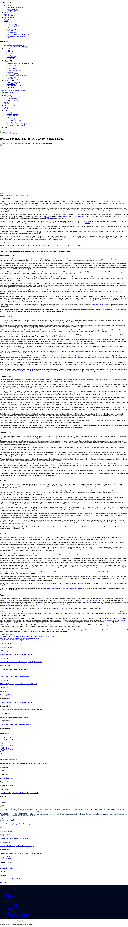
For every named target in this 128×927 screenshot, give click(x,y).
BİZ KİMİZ (7, 5)
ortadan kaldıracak (104, 357)
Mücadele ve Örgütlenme (14, 31)
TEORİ (6, 21)
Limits (126, 473)
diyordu (118, 231)
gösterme (61, 608)
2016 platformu (19, 359)
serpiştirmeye (38, 604)
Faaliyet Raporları (12, 11)
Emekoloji (10, 22)
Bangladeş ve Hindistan (46, 331)
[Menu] (0, 92)
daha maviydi (79, 216)
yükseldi (87, 223)
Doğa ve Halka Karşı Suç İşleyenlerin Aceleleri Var (16, 676)
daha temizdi (42, 216)
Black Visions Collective (50, 356)
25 (3, 750)
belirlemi (84, 263)
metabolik (95, 305)
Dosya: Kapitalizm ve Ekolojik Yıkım (18, 34)
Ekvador (59, 331)
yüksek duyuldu (62, 216)
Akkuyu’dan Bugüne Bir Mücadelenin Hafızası (15, 838)
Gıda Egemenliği (12, 24)
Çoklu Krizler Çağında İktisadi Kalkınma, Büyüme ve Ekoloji (19, 793)
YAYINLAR (8, 80)
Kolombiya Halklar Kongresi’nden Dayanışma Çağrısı (17, 654)
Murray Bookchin (51, 636)
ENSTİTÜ (7, 14)
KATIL (6, 12)
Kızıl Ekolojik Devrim (7, 785)
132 (6, 858)
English (6, 48)
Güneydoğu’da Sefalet (7, 647)
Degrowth (25, 475)
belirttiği (71, 285)
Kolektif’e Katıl (6, 868)
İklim (9, 27)
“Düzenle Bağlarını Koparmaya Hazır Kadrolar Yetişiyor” (18, 684)
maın (8, 50)
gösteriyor (113, 221)
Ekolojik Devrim (18, 636)
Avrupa (118, 620)
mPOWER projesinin (45, 425)
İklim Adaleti (35, 636)
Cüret (2, 770)
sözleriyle (58, 351)
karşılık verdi (34, 210)
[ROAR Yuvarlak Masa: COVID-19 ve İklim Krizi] (37, 192)
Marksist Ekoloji (12, 32)
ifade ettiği (74, 341)
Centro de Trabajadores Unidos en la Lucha (82, 356)
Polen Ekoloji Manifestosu (15, 7)
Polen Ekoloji (4, 658)
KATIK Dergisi (4, 651)
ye (64, 608)
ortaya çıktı (46, 285)
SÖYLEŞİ (7, 60)
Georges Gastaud (5, 673)
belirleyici (29, 231)
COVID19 (9, 636)
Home (2, 134)
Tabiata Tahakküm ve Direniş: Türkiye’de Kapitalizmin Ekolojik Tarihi (23, 763)
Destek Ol (4, 871)
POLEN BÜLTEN (9, 16)
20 (6, 748)
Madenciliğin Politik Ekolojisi (16, 36)
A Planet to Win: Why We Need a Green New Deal (17, 371)
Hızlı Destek (5, 875)
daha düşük (50, 218)
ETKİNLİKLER (12, 53)
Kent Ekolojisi (11, 29)
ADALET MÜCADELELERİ (13, 45)
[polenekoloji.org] (7, 92)
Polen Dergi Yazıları (13, 85)
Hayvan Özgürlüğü (13, 26)
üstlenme (7, 602)
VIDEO (9, 58)
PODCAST (11, 57)
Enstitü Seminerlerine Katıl (10, 879)
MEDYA (6, 55)
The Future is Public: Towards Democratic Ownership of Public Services (91, 425)
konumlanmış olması (92, 330)
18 (3, 748)
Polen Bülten (11, 84)
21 (8, 748)
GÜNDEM (7, 19)
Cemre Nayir (4, 687)
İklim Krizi (42, 636)
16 (12, 746)
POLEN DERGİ (9, 17)
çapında (123, 620)
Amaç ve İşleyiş (12, 9)
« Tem (2, 754)
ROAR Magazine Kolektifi (10, 143)
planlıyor (86, 231)
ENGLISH (7, 38)
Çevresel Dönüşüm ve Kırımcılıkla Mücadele (14, 669)
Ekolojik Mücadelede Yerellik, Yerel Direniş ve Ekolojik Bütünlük (21, 662)
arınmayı (46, 228)
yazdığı (26, 567)
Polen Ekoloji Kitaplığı (14, 87)
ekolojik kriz (26, 636)
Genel (9, 67)
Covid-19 (3, 636)
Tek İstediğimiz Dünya (7, 778)
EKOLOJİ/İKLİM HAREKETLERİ (15, 47)
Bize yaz (3, 882)
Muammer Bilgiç (5, 665)
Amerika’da (110, 620)
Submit (20, 921)
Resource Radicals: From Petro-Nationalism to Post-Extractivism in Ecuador (75, 369)
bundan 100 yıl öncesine (91, 600)
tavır (23, 605)
